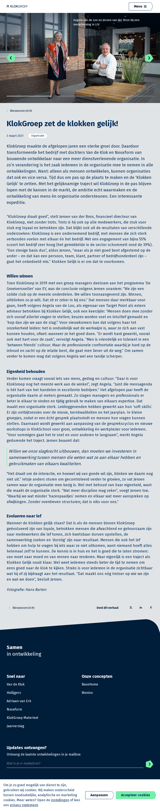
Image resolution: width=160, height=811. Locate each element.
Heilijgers (14, 693)
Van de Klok (16, 684)
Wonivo (87, 693)
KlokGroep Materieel (22, 718)
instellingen (60, 800)
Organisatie (37, 135)
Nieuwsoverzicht (21, 111)
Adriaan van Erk (19, 701)
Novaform (14, 709)
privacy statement (24, 805)
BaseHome (90, 684)
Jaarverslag (15, 726)
